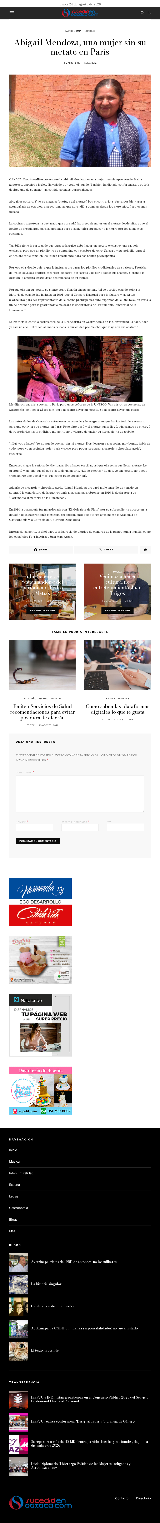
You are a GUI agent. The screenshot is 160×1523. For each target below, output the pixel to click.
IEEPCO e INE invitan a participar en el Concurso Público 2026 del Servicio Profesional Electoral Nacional (89, 1399)
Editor (129, 600)
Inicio (13, 1150)
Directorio (143, 1498)
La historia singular (46, 1283)
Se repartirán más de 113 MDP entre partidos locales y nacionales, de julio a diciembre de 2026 (89, 1443)
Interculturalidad (21, 1173)
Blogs (13, 1219)
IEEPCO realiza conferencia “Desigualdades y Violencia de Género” (83, 1421)
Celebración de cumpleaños (53, 1306)
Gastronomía (73, 31)
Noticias (90, 31)
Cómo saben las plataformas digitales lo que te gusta (117, 709)
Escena (43, 698)
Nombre (22, 822)
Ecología (29, 698)
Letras (35, 571)
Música (117, 571)
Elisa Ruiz (90, 63)
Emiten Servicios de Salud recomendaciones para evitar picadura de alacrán (42, 711)
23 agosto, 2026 (49, 725)
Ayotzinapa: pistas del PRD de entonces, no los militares (74, 1261)
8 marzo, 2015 (72, 63)
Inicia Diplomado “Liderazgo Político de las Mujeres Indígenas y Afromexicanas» (81, 1465)
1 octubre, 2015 (111, 600)
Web (109, 821)
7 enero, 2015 (34, 600)
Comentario (24, 772)
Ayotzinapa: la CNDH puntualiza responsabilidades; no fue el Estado (84, 1328)
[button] (149, 13)
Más (12, 1231)
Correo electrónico (75, 822)
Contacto (122, 1498)
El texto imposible (45, 1350)
